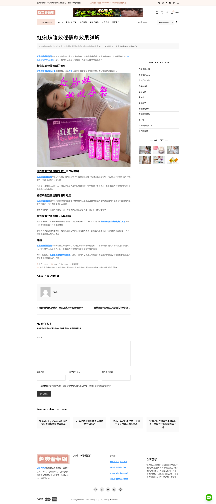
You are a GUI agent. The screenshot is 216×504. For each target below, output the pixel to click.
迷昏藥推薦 (143, 131)
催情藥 (119, 467)
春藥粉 (119, 479)
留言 (39, 337)
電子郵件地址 (75, 372)
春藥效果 (142, 97)
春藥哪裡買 (114, 461)
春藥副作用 (143, 86)
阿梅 (55, 292)
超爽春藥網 (41, 468)
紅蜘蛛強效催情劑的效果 (108, 267)
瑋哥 (124, 467)
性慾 (41, 267)
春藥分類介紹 (144, 80)
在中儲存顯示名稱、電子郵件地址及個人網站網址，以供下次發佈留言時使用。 (76, 386)
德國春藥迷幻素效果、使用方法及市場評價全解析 (61, 307)
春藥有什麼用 (71, 22)
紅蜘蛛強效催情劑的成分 (51, 171)
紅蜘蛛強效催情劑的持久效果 (87, 267)
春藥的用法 (94, 22)
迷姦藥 (113, 479)
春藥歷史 (142, 103)
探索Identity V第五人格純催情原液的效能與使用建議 (53, 423)
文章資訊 (105, 22)
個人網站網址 (107, 372)
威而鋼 (125, 479)
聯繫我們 (115, 22)
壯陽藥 (119, 473)
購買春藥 (123, 461)
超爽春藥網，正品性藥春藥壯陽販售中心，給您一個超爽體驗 (59, 3)
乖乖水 (113, 467)
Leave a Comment (61, 264)
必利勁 (125, 473)
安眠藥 (113, 473)
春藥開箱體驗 (144, 114)
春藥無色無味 (144, 108)
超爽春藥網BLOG (146, 125)
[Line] (209, 497)
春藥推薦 (75, 264)
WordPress (114, 499)
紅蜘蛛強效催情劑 (50, 267)
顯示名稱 (41, 372)
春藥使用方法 (144, 75)
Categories (47, 22)
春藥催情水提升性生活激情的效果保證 (111, 307)
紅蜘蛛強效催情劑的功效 (67, 267)
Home (60, 22)
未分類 (141, 120)
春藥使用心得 (144, 69)
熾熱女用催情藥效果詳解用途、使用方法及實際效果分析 (162, 424)
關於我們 (83, 22)
